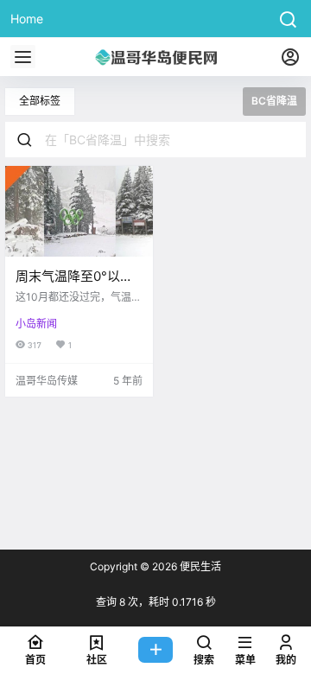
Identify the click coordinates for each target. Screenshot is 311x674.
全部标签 (39, 100)
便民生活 (199, 566)
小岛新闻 (36, 323)
